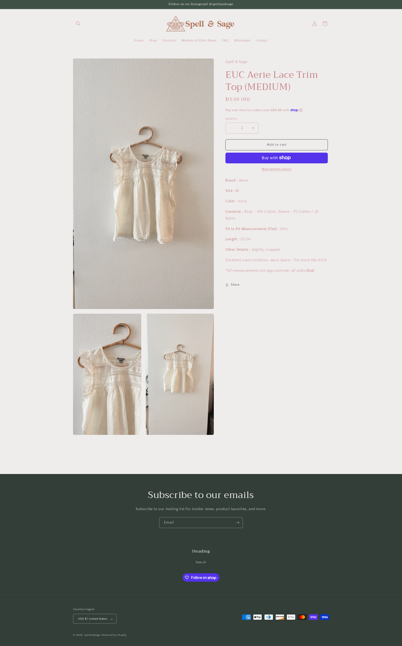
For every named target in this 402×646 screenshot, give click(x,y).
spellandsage (92, 635)
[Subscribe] (237, 522)
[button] (78, 23)
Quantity (231, 118)
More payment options (277, 168)
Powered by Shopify (114, 635)
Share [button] (235, 285)
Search (201, 562)
